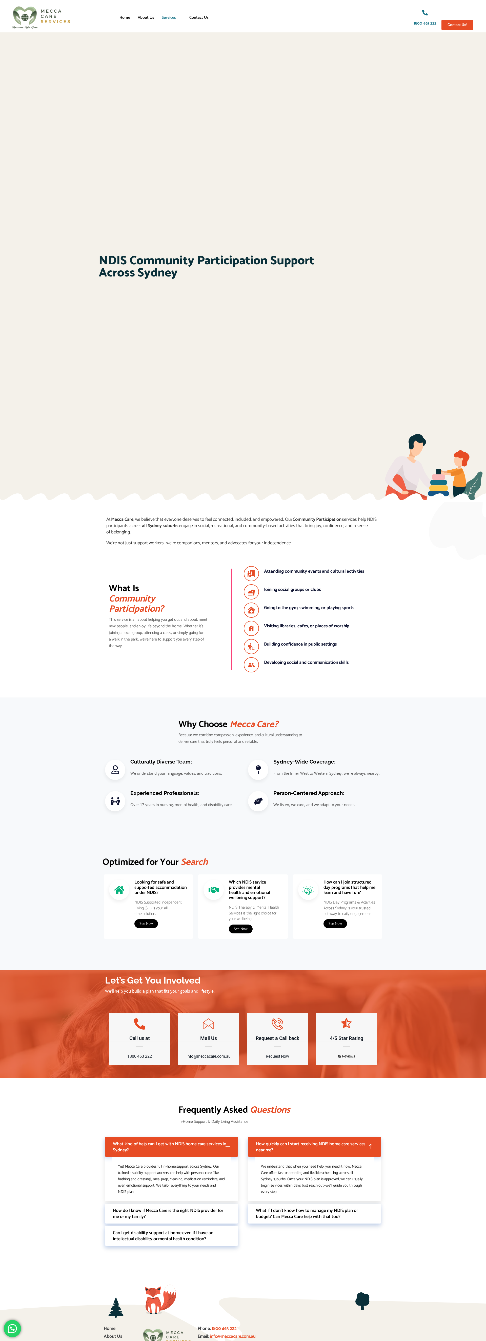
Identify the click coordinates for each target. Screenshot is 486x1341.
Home (124, 18)
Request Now (277, 1056)
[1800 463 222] (425, 12)
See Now (146, 923)
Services (169, 18)
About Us (146, 18)
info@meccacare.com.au (209, 1056)
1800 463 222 (425, 23)
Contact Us (199, 18)
